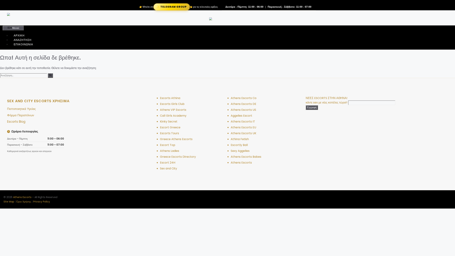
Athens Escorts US (243, 110)
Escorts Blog (16, 121)
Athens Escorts (241, 163)
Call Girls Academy (173, 116)
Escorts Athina (170, 98)
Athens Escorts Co (243, 98)
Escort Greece (170, 127)
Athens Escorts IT (243, 121)
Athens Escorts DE (243, 104)
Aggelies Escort (241, 116)
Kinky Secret (168, 121)
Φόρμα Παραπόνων (20, 115)
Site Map (9, 201)
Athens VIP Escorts (173, 110)
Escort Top (167, 145)
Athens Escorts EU (243, 127)
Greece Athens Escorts (176, 139)
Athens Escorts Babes (246, 157)
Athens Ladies (169, 151)
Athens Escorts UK (243, 133)
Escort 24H (167, 163)
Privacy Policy (41, 201)
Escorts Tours (169, 133)
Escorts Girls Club (172, 104)
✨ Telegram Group (172, 7)
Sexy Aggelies (240, 151)
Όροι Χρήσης (23, 201)
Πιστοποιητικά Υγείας (21, 109)
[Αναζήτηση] (50, 75)
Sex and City (168, 168)
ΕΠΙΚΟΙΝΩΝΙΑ (23, 44)
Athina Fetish (240, 139)
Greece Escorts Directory (178, 157)
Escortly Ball (239, 145)
